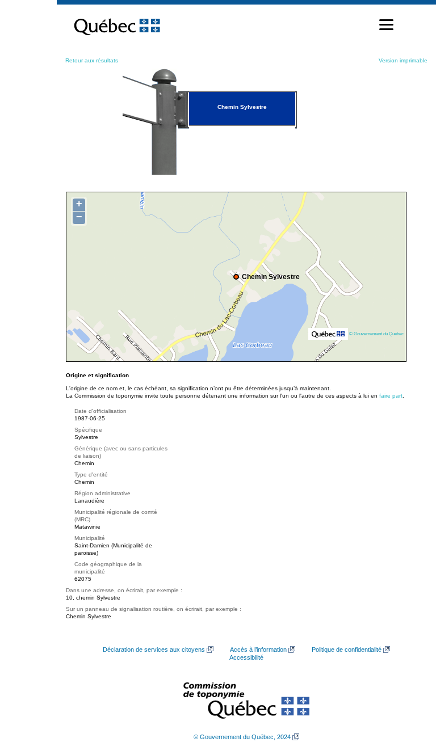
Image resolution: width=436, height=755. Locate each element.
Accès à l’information (258, 649)
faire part (391, 396)
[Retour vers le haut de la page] (407, 692)
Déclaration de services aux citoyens (154, 649)
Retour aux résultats (91, 60)
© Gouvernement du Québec (376, 333)
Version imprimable (403, 60)
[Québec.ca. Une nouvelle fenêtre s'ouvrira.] (117, 25)
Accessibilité (246, 657)
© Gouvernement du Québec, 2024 (242, 736)
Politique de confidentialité (347, 649)
